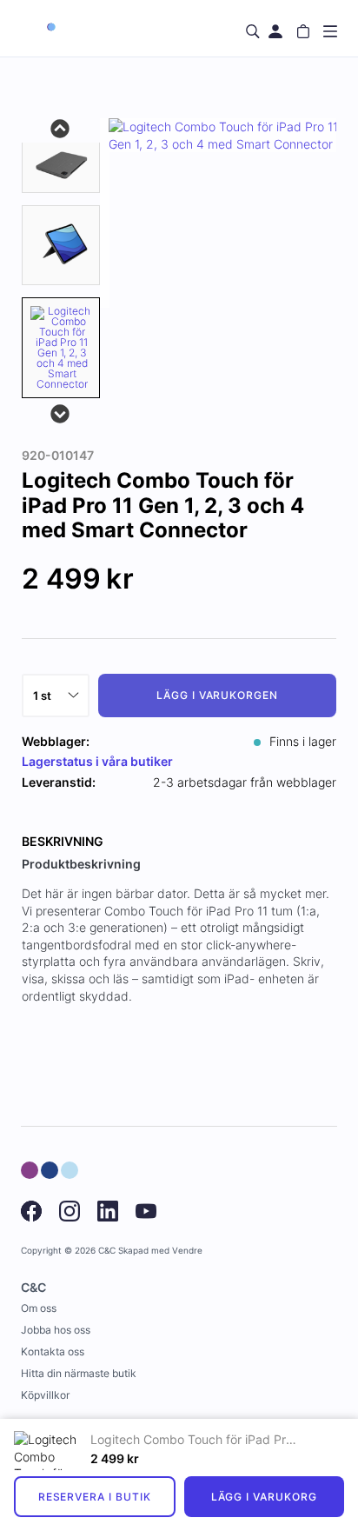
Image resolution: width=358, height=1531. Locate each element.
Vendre (187, 1250)
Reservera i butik (94, 1496)
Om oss (38, 1308)
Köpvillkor (45, 1394)
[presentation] (61, 347)
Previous (61, 127)
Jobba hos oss (55, 1329)
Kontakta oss (52, 1351)
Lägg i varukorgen (217, 695)
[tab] (61, 164)
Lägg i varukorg (264, 1496)
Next (61, 412)
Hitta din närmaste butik (78, 1373)
